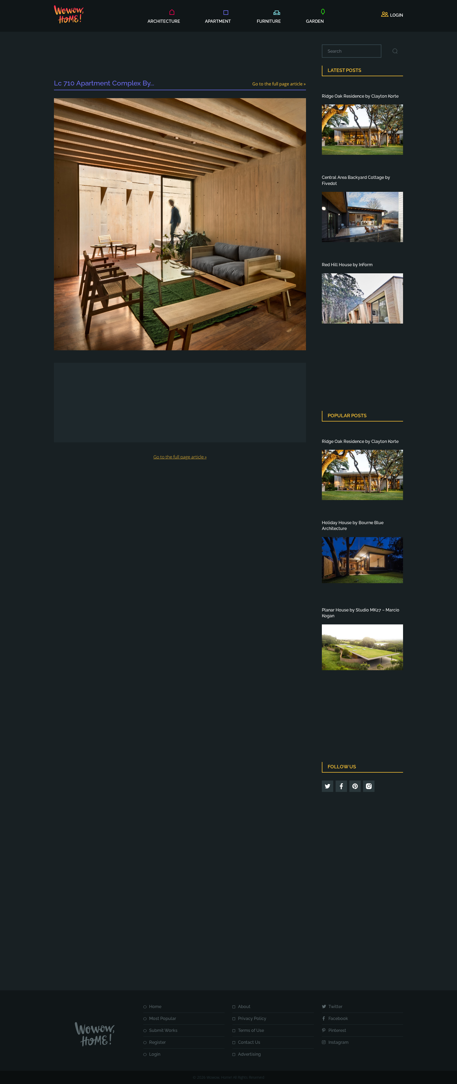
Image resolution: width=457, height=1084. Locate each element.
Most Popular (162, 1018)
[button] (392, 15)
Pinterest (337, 1030)
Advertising (249, 1054)
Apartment (218, 21)
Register (157, 1042)
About (244, 1006)
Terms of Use (251, 1030)
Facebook (338, 1018)
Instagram (338, 1042)
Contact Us (249, 1042)
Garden (315, 21)
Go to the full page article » (279, 84)
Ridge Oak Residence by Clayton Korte (360, 96)
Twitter (335, 1006)
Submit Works (163, 1030)
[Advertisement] (180, 56)
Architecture (164, 21)
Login (154, 1054)
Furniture (269, 21)
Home (155, 1006)
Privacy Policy (252, 1018)
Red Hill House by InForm (347, 264)
